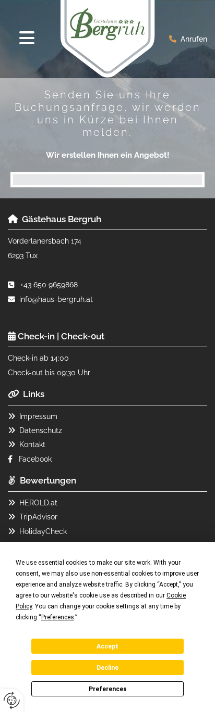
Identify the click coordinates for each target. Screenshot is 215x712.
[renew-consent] (11, 700)
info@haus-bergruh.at (56, 299)
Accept (107, 646)
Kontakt (32, 444)
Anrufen (194, 39)
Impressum (38, 416)
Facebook (35, 459)
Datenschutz (40, 430)
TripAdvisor (38, 517)
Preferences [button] (57, 617)
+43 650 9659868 (49, 285)
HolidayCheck (43, 531)
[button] (27, 38)
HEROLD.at (38, 503)
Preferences (108, 689)
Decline (107, 667)
